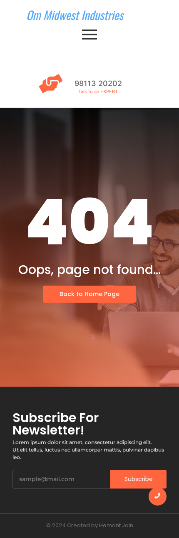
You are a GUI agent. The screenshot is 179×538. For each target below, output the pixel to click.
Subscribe (138, 479)
